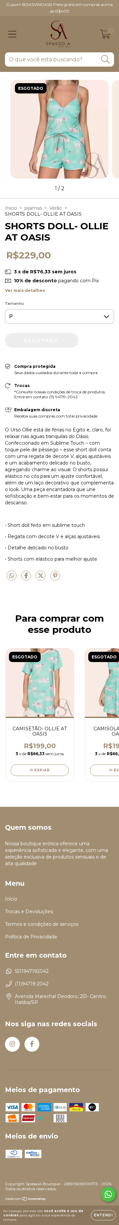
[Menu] (12, 34)
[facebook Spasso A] (31, 1044)
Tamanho (14, 303)
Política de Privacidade (31, 937)
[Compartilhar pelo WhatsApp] (12, 576)
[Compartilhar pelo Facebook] (26, 578)
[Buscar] (105, 59)
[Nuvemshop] (25, 1199)
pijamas (33, 208)
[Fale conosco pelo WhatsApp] (108, 1194)
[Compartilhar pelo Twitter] (41, 578)
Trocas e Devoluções (29, 912)
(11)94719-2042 (32, 984)
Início (11, 208)
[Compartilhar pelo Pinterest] (55, 578)
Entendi (103, 1215)
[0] (105, 36)
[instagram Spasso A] (12, 1044)
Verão (55, 208)
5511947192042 (32, 971)
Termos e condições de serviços (41, 924)
